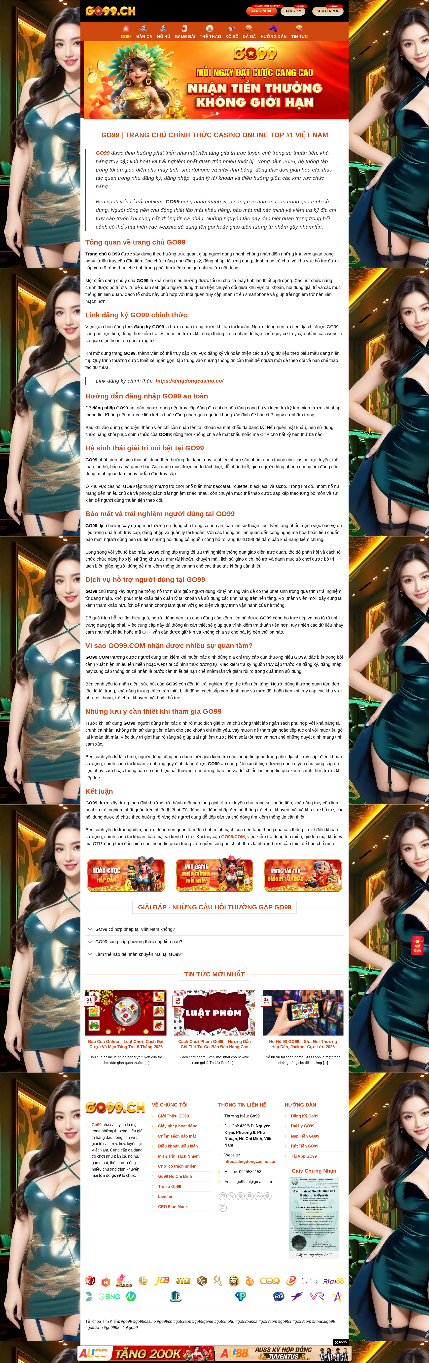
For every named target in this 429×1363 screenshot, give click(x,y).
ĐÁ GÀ (249, 37)
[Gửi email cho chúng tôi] (223, 1195)
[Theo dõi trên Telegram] (267, 1195)
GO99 (126, 37)
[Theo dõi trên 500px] (258, 1195)
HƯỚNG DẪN (274, 37)
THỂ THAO (210, 37)
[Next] (336, 79)
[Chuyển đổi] (90, 928)
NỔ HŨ (164, 37)
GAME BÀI (185, 37)
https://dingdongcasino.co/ (189, 379)
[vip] (417, 945)
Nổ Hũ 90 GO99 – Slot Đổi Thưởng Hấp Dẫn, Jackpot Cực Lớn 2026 (303, 1043)
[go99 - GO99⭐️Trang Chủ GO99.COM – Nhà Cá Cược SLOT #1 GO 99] (110, 11)
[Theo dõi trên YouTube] (250, 1195)
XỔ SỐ (231, 37)
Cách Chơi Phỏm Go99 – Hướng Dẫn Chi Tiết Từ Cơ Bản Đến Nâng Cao (214, 1043)
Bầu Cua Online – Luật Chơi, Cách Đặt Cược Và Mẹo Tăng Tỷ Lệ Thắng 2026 (126, 1043)
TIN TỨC (299, 37)
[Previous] (92, 79)
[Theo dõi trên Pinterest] (241, 1195)
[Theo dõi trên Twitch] (223, 1206)
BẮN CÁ (144, 37)
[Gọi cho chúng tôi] (232, 1195)
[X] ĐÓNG (341, 1342)
